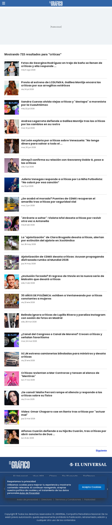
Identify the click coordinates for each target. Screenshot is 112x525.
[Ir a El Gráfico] (55, 3)
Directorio (46, 499)
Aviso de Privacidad (29, 493)
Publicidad (89, 499)
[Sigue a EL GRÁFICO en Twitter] (55, 510)
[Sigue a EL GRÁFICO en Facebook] (53, 510)
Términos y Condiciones (68, 499)
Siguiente (101, 450)
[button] (3, 3)
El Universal (20, 476)
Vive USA (38, 476)
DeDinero (89, 476)
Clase (53, 476)
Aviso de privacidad (27, 499)
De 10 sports (70, 476)
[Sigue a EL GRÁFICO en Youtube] (59, 510)
